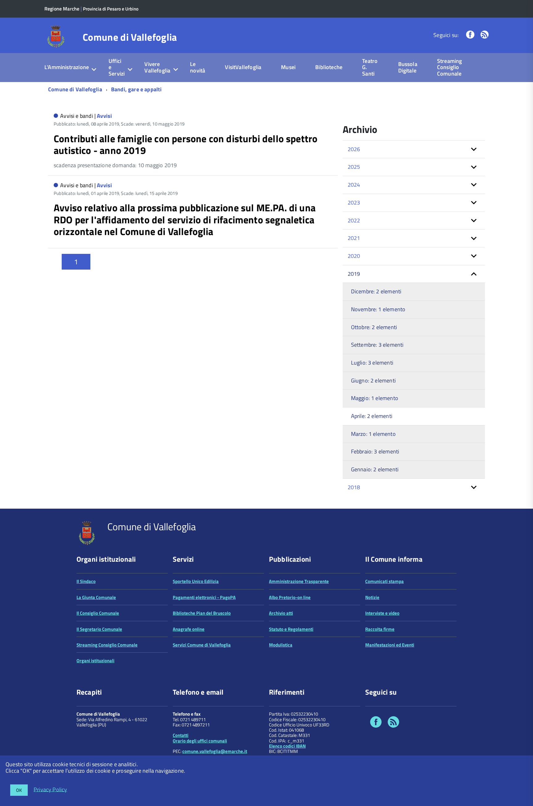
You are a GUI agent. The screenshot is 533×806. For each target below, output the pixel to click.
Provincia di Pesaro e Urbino (110, 8)
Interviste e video (382, 613)
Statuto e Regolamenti (291, 629)
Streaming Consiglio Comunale (449, 67)
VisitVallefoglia (243, 67)
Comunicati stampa (384, 581)
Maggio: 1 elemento (374, 398)
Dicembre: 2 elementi (376, 291)
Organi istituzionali (95, 660)
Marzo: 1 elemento (373, 434)
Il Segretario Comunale (99, 629)
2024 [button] (354, 184)
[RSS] (485, 35)
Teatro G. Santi (370, 67)
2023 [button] (354, 202)
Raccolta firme (380, 629)
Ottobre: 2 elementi (374, 327)
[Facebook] (470, 35)
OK (19, 790)
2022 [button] (354, 220)
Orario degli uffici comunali (200, 740)
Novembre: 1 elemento (378, 309)
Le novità (197, 67)
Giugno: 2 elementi (373, 380)
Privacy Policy (50, 789)
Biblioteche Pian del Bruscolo (202, 613)
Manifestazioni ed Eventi (389, 644)
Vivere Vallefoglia (157, 67)
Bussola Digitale (407, 67)
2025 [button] (354, 167)
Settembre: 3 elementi (377, 345)
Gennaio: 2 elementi (375, 469)
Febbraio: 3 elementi (375, 451)
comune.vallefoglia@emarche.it (214, 751)
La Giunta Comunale (96, 597)
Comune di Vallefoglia (130, 37)
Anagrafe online (189, 629)
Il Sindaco (86, 581)
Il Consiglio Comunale (97, 613)
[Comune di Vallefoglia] (56, 36)
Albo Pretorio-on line (290, 597)
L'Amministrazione (66, 67)
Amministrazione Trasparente (299, 581)
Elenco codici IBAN (287, 746)
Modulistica (280, 644)
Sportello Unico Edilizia (196, 581)
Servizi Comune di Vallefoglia (202, 644)
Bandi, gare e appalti (136, 89)
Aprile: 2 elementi (371, 416)
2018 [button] (354, 487)
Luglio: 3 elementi (372, 362)
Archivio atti (281, 613)
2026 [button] (354, 149)
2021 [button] (354, 238)
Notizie (372, 597)
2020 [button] (354, 256)
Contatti (180, 735)
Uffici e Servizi (117, 67)
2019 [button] (354, 274)
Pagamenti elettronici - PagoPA (204, 597)
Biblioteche (328, 67)
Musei (288, 67)
